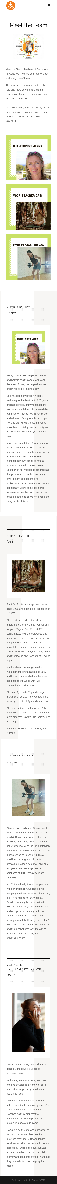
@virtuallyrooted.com (24, 969)
